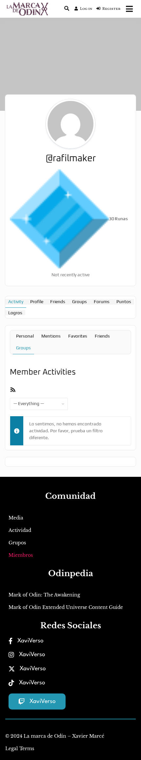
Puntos (123, 301)
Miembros (21, 555)
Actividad (20, 530)
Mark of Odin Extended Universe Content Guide (66, 607)
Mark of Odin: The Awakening (44, 595)
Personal (25, 336)
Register (111, 8)
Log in (86, 8)
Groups (79, 301)
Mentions (51, 336)
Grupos (17, 543)
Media (16, 518)
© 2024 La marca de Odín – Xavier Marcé (54, 736)
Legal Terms (19, 748)
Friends (57, 301)
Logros (15, 312)
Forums (102, 301)
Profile (36, 301)
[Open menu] (129, 9)
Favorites (77, 336)
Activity (15, 301)
